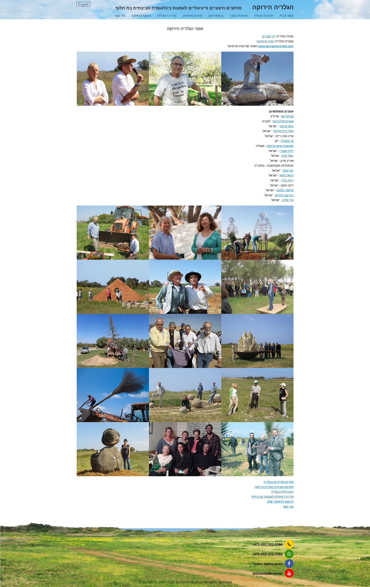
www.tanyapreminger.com (275, 46)
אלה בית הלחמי (283, 131)
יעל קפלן (288, 170)
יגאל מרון (287, 155)
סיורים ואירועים (192, 15)
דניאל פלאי (286, 175)
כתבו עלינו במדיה (282, 491)
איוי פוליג (287, 200)
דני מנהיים (268, 36)
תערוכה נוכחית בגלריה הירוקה (274, 487)
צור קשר (119, 15)
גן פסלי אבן (216, 15)
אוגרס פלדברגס (283, 121)
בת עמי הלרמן (283, 195)
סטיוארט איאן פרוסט (280, 146)
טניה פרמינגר (265, 41)
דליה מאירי (286, 151)
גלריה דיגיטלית (167, 15)
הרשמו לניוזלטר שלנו (280, 501)
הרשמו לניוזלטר (141, 15)
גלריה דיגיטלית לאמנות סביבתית (272, 496)
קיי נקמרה (287, 141)
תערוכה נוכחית (263, 15)
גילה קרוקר (286, 126)
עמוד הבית (286, 15)
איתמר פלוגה (285, 190)
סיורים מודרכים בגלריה (278, 482)
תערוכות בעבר (238, 15)
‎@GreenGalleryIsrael (267, 573)
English (83, 4)
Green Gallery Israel (268, 564)
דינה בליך (287, 180)
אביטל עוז (287, 116)
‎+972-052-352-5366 (267, 544)
